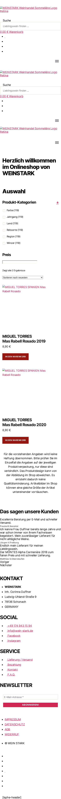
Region (13, 236)
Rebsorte (15, 229)
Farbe (13, 210)
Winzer (13, 242)
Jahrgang (15, 216)
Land (12, 223)
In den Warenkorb (15, 356)
